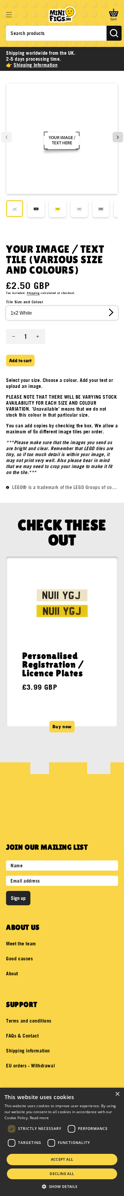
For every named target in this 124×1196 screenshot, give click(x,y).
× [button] (117, 1094)
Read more (39, 1117)
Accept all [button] (62, 1159)
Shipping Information (35, 65)
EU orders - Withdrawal (30, 1066)
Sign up (18, 898)
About (12, 973)
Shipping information (28, 1051)
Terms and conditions (28, 1021)
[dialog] (62, 1142)
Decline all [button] (62, 1173)
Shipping (33, 293)
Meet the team (21, 944)
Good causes (19, 959)
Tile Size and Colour (24, 301)
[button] (9, 14)
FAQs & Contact (22, 1036)
